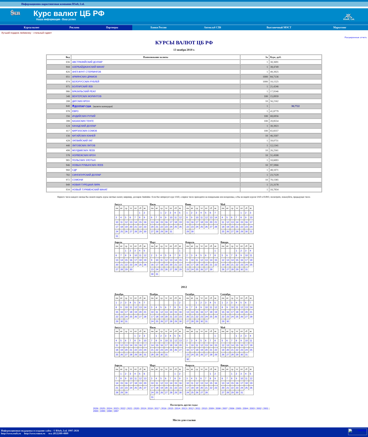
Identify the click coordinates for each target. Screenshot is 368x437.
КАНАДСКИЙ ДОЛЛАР (84, 126)
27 (131, 231)
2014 (177, 408)
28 (135, 231)
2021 (129, 408)
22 (140, 227)
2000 (95, 411)
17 (117, 227)
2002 (259, 408)
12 (126, 222)
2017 (157, 408)
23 (145, 227)
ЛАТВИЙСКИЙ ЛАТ (82, 140)
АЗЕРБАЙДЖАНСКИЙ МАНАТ (88, 67)
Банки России (159, 27)
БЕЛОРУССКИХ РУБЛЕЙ (85, 81)
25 (121, 231)
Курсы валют (31, 27)
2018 (150, 408)
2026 (95, 408)
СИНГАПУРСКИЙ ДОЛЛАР (86, 175)
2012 (191, 408)
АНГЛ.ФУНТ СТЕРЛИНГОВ (86, 71)
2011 (197, 408)
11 (121, 222)
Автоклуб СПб (212, 27)
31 (117, 236)
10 (117, 222)
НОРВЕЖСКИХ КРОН (84, 155)
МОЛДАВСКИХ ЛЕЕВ (83, 150)
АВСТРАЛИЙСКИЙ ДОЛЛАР (87, 62)
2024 (109, 408)
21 (135, 227)
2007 (224, 408)
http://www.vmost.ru (34, 433)
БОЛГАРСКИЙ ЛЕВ (82, 86)
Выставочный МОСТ (279, 27)
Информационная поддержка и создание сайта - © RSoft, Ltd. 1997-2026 (40, 430)
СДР (74, 170)
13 (131, 222)
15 (140, 222)
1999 (102, 411)
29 (140, 231)
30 (145, 231)
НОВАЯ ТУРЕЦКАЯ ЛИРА (86, 184)
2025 (102, 408)
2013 (184, 408)
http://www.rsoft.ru (11, 433)
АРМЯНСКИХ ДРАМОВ (84, 76)
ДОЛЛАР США (83, 106)
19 (126, 227)
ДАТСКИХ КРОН (81, 101)
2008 (218, 408)
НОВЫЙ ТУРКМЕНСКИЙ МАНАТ (90, 189)
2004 (245, 408)
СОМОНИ (77, 179)
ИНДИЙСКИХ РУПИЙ (83, 116)
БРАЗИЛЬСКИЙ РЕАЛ (84, 91)
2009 (211, 408)
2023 (116, 408)
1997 (116, 411)
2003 (252, 408)
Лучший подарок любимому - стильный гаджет (26, 33)
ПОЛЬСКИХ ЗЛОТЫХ (84, 160)
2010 (204, 408)
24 (117, 231)
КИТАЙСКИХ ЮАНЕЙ (83, 135)
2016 (163, 408)
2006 (231, 408)
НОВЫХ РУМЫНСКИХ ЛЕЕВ (87, 165)
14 (135, 222)
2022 (122, 408)
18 (121, 227)
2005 (238, 408)
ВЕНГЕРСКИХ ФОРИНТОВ (86, 96)
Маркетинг (339, 27)
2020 (136, 408)
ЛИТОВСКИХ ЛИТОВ (83, 145)
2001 (265, 408)
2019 (143, 408)
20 (131, 227)
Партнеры (112, 27)
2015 (170, 408)
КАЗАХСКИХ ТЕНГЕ (83, 121)
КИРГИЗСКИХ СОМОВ (84, 130)
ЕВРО (75, 111)
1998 (109, 411)
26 (126, 231)
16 (145, 222)
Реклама (74, 27)
